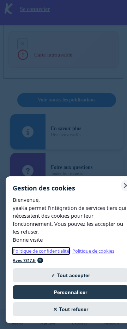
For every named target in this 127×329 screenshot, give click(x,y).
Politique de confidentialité (41, 251)
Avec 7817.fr (24, 260)
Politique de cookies (93, 251)
